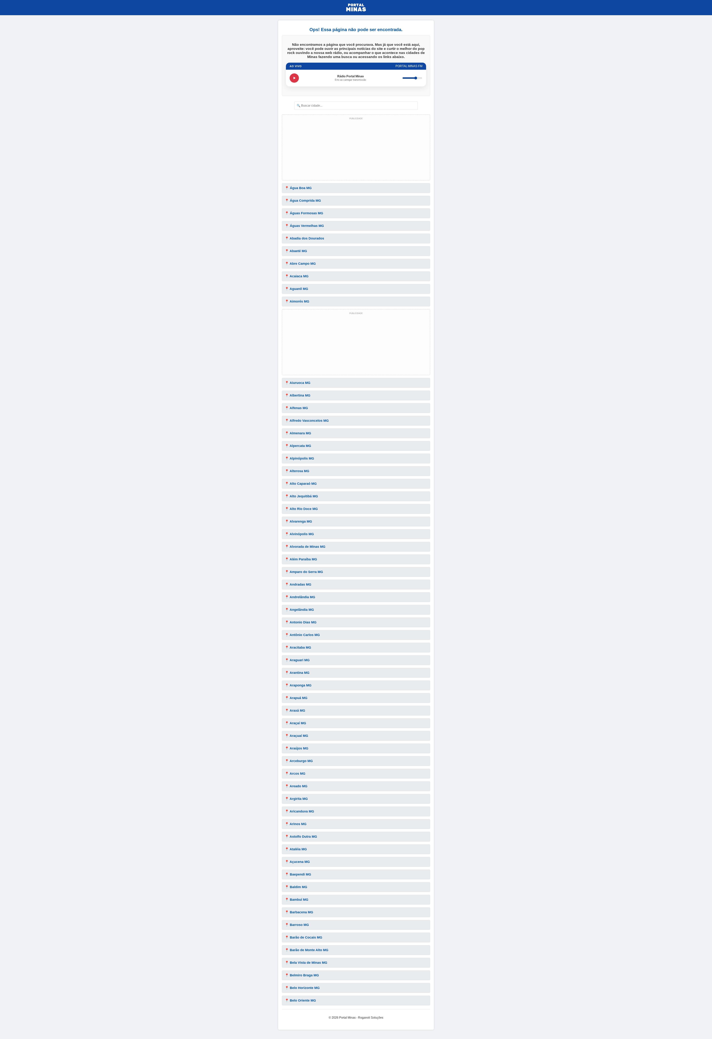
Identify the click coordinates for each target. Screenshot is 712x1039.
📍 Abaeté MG (296, 251)
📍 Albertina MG (297, 395)
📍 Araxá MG (295, 710)
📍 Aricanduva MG (299, 811)
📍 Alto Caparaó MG (301, 483)
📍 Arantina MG (297, 673)
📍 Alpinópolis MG (299, 458)
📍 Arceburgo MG (299, 761)
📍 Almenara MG (298, 433)
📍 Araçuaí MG (296, 736)
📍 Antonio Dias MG (301, 622)
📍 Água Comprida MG (303, 200)
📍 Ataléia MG (296, 849)
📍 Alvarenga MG (298, 521)
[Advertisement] (356, 149)
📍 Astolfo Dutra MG (301, 836)
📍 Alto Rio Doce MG (301, 509)
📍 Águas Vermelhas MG (304, 226)
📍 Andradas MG (298, 584)
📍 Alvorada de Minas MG (305, 547)
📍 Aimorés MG (297, 301)
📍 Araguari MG (297, 660)
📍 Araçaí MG (295, 723)
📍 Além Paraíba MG (301, 559)
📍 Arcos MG (295, 773)
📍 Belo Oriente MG (300, 1000)
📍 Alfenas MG (296, 408)
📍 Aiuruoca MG (297, 383)
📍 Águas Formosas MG (304, 213)
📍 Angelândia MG (299, 610)
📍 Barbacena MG (299, 912)
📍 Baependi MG (298, 874)
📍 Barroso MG (297, 925)
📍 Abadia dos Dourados (304, 238)
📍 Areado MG (296, 786)
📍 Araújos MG (296, 748)
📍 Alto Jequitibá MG (301, 496)
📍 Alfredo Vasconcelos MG (307, 420)
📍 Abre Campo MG (300, 263)
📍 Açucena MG (297, 862)
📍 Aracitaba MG (298, 647)
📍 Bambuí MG (296, 899)
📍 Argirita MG (296, 799)
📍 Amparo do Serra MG (304, 572)
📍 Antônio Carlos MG (302, 635)
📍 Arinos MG (295, 824)
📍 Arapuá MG (296, 698)
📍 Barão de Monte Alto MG (306, 950)
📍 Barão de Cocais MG (303, 937)
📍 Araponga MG (298, 685)
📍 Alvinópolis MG (299, 534)
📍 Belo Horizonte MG (302, 988)
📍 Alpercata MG (298, 446)
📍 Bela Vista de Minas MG (306, 962)
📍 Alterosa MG (297, 471)
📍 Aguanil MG (296, 289)
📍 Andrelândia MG (300, 597)
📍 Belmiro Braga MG (302, 975)
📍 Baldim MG (296, 887)
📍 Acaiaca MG (297, 276)
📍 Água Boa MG (298, 188)
